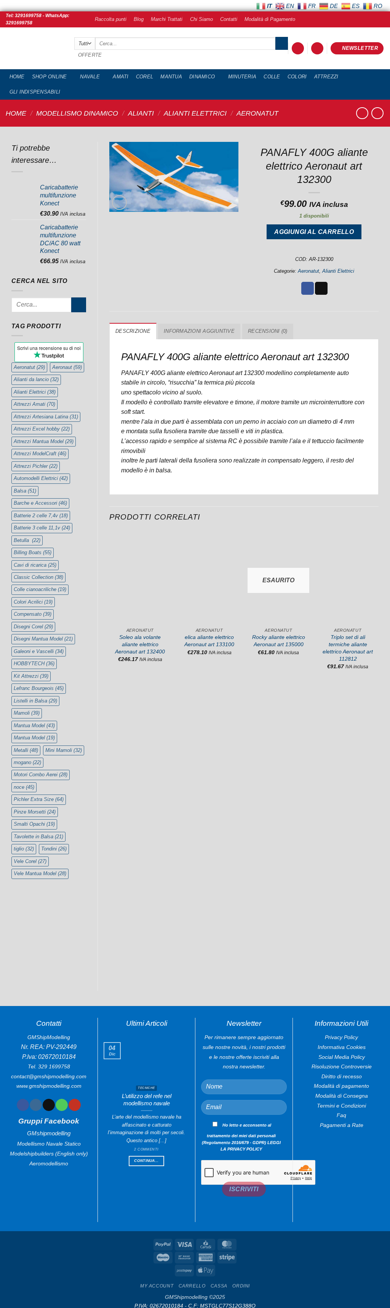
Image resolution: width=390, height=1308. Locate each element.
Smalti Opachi (34, 824)
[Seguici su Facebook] (23, 1105)
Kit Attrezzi (31, 676)
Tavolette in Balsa (38, 836)
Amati (120, 76)
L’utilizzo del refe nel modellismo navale (146, 1099)
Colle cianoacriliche (40, 589)
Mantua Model (34, 725)
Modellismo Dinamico (77, 113)
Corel (144, 76)
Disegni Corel (33, 626)
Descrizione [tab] (132, 331)
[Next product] (362, 113)
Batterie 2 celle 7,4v (41, 515)
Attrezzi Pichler (36, 466)
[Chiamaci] (61, 1105)
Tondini (54, 849)
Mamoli (27, 713)
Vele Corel (30, 861)
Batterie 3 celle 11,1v (42, 528)
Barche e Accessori (40, 503)
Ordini (241, 1286)
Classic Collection (38, 577)
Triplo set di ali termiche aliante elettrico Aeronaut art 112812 (348, 647)
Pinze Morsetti (35, 812)
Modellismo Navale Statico (49, 1144)
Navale (90, 76)
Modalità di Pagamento (270, 19)
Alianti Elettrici (195, 113)
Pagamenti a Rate (341, 1125)
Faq (341, 1115)
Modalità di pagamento (341, 1086)
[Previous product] (377, 113)
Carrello (192, 1286)
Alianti (141, 113)
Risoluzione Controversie (342, 1066)
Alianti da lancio (36, 379)
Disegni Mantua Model (43, 639)
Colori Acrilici (33, 602)
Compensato (32, 614)
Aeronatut (257, 113)
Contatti (228, 19)
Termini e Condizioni (341, 1106)
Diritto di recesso (341, 1076)
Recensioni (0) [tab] (268, 331)
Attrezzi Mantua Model (44, 441)
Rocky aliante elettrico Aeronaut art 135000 (278, 640)
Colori (297, 76)
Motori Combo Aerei (40, 774)
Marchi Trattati (166, 19)
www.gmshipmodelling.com (49, 1086)
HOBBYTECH (34, 663)
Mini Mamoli (63, 750)
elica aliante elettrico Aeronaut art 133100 (209, 640)
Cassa (219, 1286)
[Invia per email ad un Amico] (321, 288)
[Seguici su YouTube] (74, 1105)
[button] (298, 48)
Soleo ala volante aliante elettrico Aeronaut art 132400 (140, 644)
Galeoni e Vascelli (39, 651)
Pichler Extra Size (39, 799)
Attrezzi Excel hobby (42, 429)
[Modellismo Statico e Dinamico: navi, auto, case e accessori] (34, 48)
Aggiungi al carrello (314, 232)
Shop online (49, 76)
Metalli (26, 750)
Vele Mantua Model (40, 873)
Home (17, 76)
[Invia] (281, 43)
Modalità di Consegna (341, 1096)
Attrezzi (326, 76)
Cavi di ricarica (35, 565)
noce (24, 787)
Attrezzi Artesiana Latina (46, 417)
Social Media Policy (341, 1057)
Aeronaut (67, 367)
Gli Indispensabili (35, 92)
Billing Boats (32, 552)
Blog (139, 19)
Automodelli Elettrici (41, 478)
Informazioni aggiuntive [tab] (199, 331)
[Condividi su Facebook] (307, 288)
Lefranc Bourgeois (39, 688)
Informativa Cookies (342, 1047)
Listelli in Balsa (35, 701)
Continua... (146, 1161)
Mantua (171, 76)
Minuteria (242, 76)
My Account (156, 1286)
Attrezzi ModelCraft (40, 453)
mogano (27, 762)
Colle (272, 76)
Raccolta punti (110, 19)
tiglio (24, 849)
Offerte (90, 55)
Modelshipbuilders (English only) (49, 1154)
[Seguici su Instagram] (36, 1105)
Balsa (25, 491)
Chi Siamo (201, 19)
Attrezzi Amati (34, 404)
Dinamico (202, 76)
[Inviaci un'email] (48, 1105)
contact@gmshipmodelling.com (48, 1076)
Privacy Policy (341, 1037)
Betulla (27, 540)
